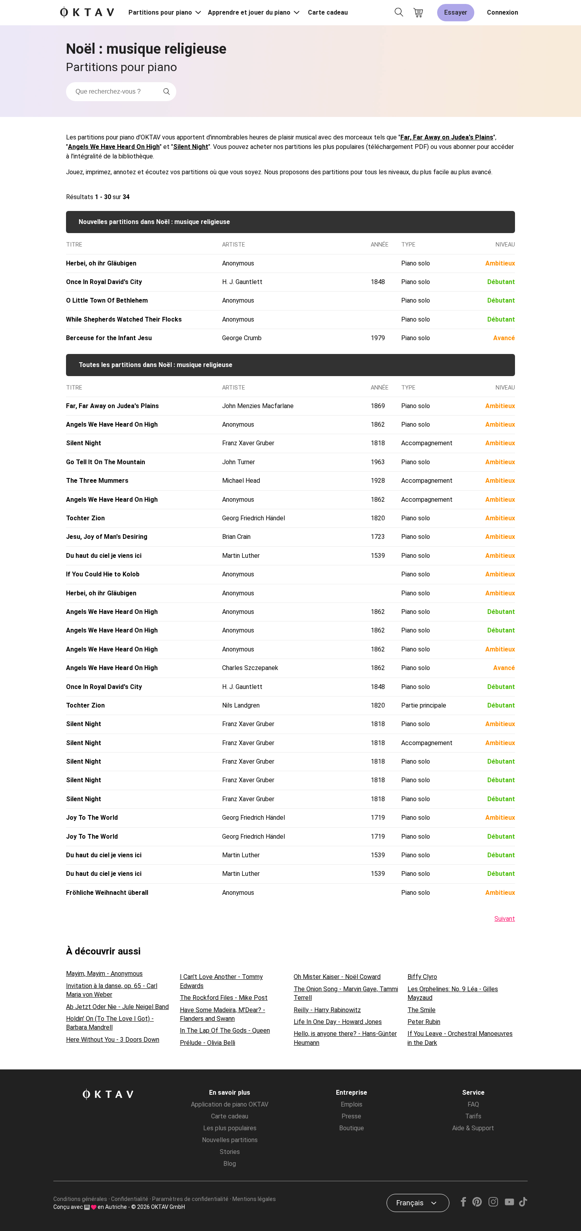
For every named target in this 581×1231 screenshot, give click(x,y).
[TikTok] (523, 1204)
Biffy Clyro (422, 977)
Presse (351, 1116)
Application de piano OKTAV (229, 1104)
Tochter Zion (85, 518)
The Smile (421, 1010)
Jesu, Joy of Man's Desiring (106, 536)
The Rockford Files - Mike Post (224, 997)
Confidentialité (129, 1199)
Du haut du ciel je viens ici (103, 555)
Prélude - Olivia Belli (207, 1043)
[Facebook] (463, 1204)
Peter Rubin (423, 1022)
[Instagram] (493, 1204)
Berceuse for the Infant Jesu (109, 338)
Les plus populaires (230, 1128)
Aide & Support (473, 1128)
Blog (229, 1163)
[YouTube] (509, 1204)
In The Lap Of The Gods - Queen (225, 1030)
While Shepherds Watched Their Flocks (124, 319)
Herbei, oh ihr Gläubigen (101, 263)
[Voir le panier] (418, 13)
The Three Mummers (97, 480)
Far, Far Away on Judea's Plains (446, 137)
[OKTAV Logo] (87, 13)
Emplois (351, 1104)
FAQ (473, 1104)
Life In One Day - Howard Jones (338, 1022)
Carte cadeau (328, 12)
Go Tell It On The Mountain (105, 462)
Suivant (504, 918)
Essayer (455, 12)
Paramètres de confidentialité (190, 1199)
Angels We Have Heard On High (114, 147)
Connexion (502, 12)
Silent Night (190, 147)
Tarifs (473, 1116)
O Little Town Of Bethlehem (107, 300)
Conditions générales (80, 1199)
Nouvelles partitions (230, 1140)
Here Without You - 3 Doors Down (112, 1039)
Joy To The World (92, 817)
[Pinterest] (477, 1204)
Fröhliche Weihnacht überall (107, 892)
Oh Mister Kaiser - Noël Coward (337, 977)
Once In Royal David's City (104, 282)
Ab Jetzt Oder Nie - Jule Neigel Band (117, 1007)
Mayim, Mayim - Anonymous (104, 973)
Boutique (351, 1128)
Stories (230, 1152)
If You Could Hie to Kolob (103, 574)
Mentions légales (254, 1199)
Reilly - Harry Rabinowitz (327, 1010)
